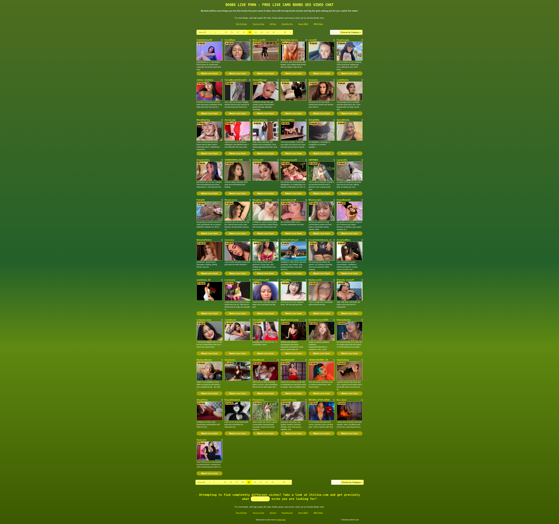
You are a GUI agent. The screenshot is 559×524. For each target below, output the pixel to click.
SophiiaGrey (343, 360)
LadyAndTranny (289, 400)
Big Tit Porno (241, 24)
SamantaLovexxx (289, 40)
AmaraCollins (203, 160)
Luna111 (313, 40)
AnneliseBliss (343, 240)
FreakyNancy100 (261, 280)
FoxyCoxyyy (343, 40)
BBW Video (318, 24)
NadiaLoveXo (315, 280)
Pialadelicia (258, 400)
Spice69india (343, 120)
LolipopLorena (204, 320)
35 (226, 32)
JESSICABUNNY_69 (318, 360)
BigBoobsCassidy (290, 320)
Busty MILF (303, 24)
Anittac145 (258, 160)
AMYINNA (313, 160)
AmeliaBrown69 (288, 200)
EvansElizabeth (232, 400)
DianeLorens (231, 200)
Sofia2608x (314, 120)
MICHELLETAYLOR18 (319, 400)
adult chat (260, 499)
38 (244, 32)
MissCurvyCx (315, 200)
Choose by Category (350, 32)
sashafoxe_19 (203, 280)
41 (262, 32)
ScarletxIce (230, 360)
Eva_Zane (341, 400)
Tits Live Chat (258, 24)
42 (268, 32)
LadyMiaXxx (343, 80)
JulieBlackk (230, 320)
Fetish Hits (281, 520)
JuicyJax (285, 80)
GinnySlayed (259, 320)
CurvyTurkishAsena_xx (320, 240)
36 (232, 32)
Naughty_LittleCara (262, 200)
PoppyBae (286, 280)
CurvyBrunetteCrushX (235, 80)
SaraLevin (201, 440)
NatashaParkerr (204, 240)
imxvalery (229, 240)
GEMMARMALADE (234, 160)
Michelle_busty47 (345, 280)
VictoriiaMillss (288, 120)
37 (238, 32)
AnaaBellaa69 (287, 360)
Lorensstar (230, 280)
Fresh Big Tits (287, 24)
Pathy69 (201, 200)
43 (274, 32)
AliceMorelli (258, 360)
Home (334, 32)
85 (285, 32)
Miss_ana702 (259, 40)
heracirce (313, 80)
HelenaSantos (344, 320)
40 (256, 32)
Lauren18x (342, 160)
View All (202, 32)
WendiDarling (203, 120)
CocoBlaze (230, 40)
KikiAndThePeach (289, 240)
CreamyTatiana (260, 120)
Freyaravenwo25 (289, 160)
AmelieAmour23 (204, 40)
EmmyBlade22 (344, 200)
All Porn (273, 24)
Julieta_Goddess (205, 80)
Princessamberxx (261, 240)
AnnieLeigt (230, 120)
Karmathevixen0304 (318, 320)
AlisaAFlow (202, 400)
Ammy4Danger (260, 80)
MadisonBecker (204, 360)
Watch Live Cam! (209, 73)
